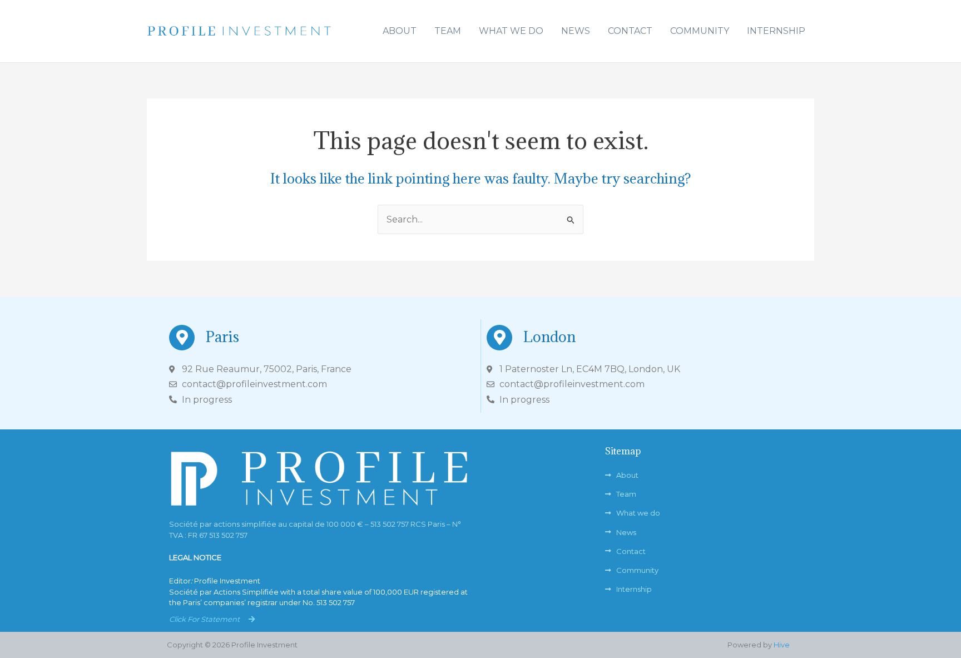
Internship (776, 31)
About (400, 31)
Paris (222, 336)
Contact (630, 31)
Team (447, 31)
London (549, 336)
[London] (499, 337)
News (575, 31)
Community (699, 31)
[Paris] (182, 337)
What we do (511, 31)
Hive (782, 644)
